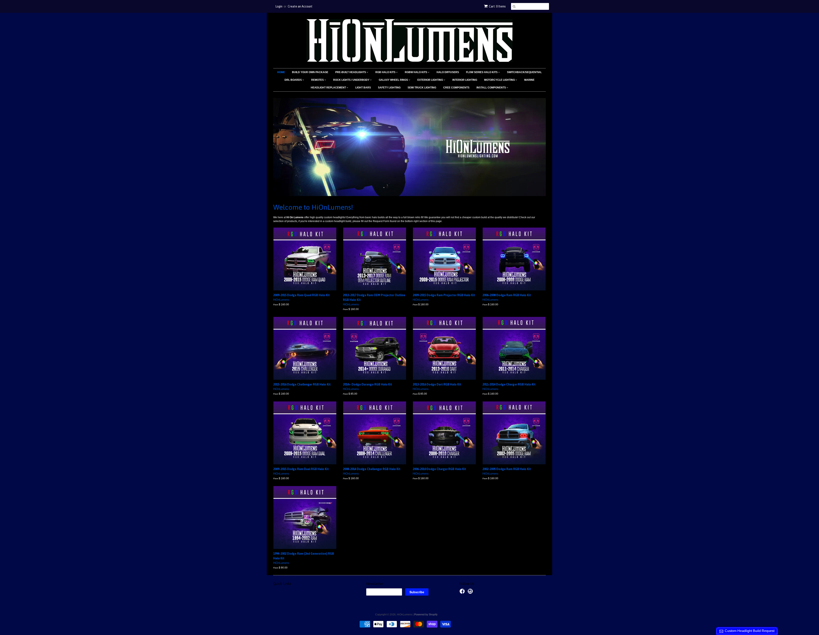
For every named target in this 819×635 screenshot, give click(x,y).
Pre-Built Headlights (351, 72)
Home (281, 72)
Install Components (491, 87)
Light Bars (363, 87)
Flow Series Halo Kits (482, 72)
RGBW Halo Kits (416, 72)
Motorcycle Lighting (500, 79)
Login (278, 6)
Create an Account (300, 6)
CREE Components (456, 87)
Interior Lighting (464, 79)
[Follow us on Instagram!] (471, 592)
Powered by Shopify (425, 614)
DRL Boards (293, 79)
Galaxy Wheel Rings (394, 79)
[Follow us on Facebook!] (463, 592)
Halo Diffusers (448, 72)
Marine (529, 79)
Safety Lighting (389, 87)
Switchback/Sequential (524, 72)
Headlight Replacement (329, 87)
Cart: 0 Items (497, 6)
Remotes (317, 79)
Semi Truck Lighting (422, 87)
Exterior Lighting (430, 79)
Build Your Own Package (310, 72)
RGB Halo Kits (385, 72)
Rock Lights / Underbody (351, 79)
